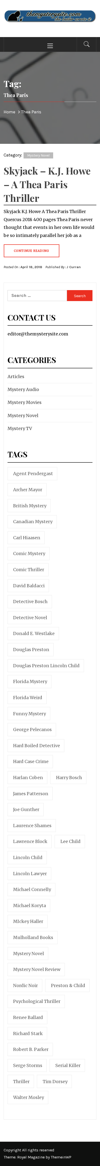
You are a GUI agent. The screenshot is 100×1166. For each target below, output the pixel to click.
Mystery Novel (38, 155)
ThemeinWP (61, 1157)
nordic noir (25, 985)
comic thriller (28, 569)
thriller (21, 1081)
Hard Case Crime (31, 761)
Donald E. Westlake (34, 633)
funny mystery (29, 713)
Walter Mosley (28, 1097)
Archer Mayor (27, 489)
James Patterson (30, 793)
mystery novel (28, 953)
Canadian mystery (32, 521)
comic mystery (29, 553)
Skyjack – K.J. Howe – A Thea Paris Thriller (47, 184)
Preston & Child (68, 985)
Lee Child (70, 841)
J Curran (74, 267)
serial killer (68, 1065)
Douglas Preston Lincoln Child (46, 665)
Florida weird (27, 697)
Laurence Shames (32, 825)
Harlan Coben (28, 777)
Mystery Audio (23, 389)
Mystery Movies (25, 402)
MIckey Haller (28, 921)
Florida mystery (30, 681)
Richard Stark (28, 1033)
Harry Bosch (69, 777)
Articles (16, 376)
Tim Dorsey (55, 1081)
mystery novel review (36, 969)
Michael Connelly (32, 889)
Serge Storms (27, 1065)
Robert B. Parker (31, 1049)
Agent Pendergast (33, 473)
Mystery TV (20, 428)
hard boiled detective (36, 745)
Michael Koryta (29, 905)
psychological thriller (36, 1001)
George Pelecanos (32, 729)
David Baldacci (29, 585)
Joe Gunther (26, 809)
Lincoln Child (27, 857)
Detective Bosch (30, 601)
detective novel (30, 617)
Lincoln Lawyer (30, 873)
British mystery (29, 506)
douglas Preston (31, 649)
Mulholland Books (33, 937)
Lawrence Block (30, 841)
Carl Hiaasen (26, 537)
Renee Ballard (28, 1017)
